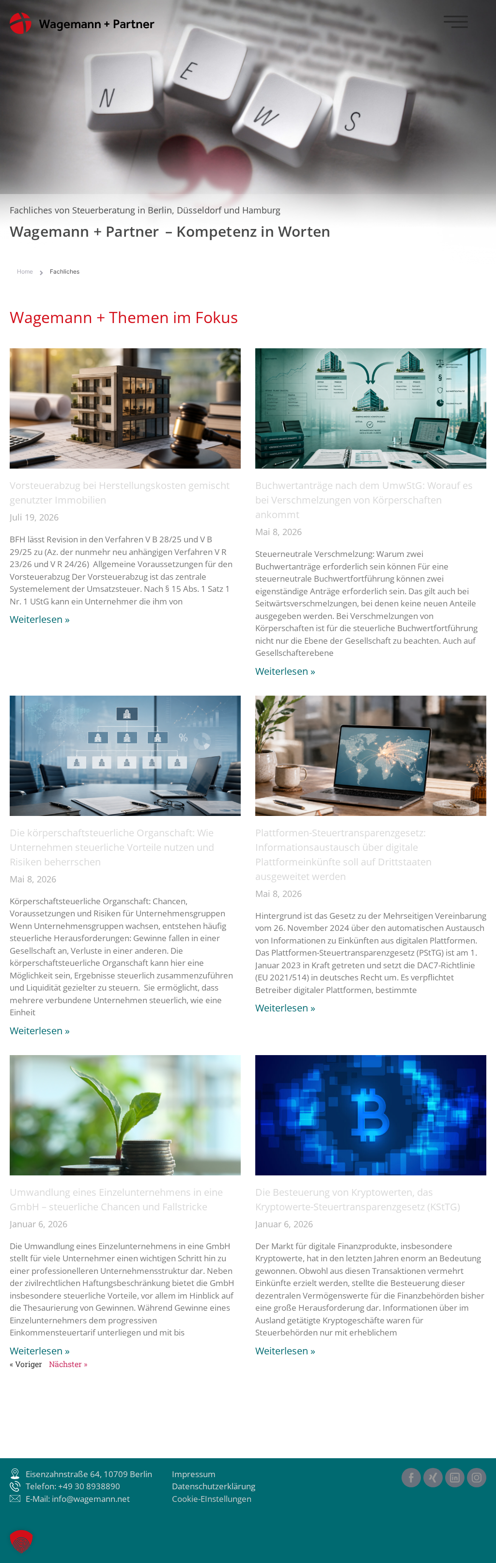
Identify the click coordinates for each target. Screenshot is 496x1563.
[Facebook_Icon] (411, 1477)
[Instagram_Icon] (476, 1477)
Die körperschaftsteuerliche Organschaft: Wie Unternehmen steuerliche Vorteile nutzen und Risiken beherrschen (112, 847)
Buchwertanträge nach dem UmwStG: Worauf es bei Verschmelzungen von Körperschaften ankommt (364, 500)
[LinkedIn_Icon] (455, 1477)
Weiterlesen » (40, 619)
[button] (21, 1541)
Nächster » (68, 1364)
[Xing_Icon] (433, 1477)
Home (25, 271)
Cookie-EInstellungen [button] (211, 1498)
